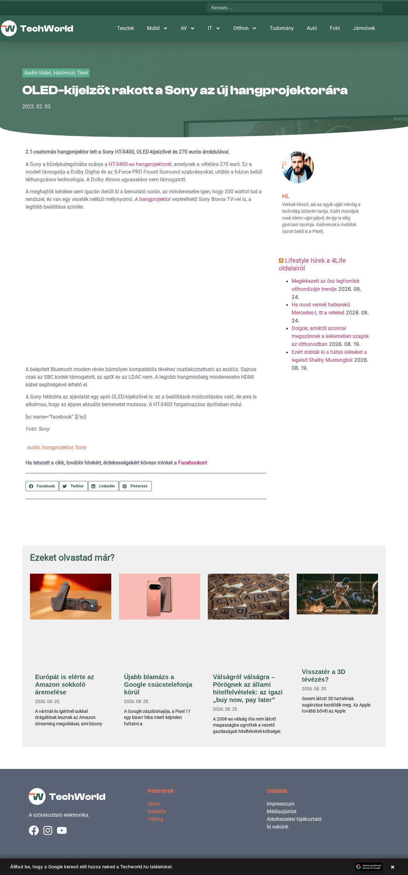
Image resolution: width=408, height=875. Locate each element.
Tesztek (125, 28)
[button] (42, 486)
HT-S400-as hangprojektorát (140, 164)
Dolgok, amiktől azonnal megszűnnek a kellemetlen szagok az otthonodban (330, 336)
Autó (312, 28)
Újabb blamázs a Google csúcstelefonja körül (158, 684)
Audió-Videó (37, 73)
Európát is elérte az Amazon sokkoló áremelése (64, 684)
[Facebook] (34, 830)
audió (33, 447)
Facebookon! (192, 463)
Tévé (82, 73)
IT (210, 28)
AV (184, 28)
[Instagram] (48, 830)
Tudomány (282, 28)
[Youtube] (62, 830)
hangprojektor (155, 199)
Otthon (241, 28)
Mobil (153, 28)
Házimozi (64, 73)
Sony (81, 447)
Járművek (364, 28)
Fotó (335, 28)
